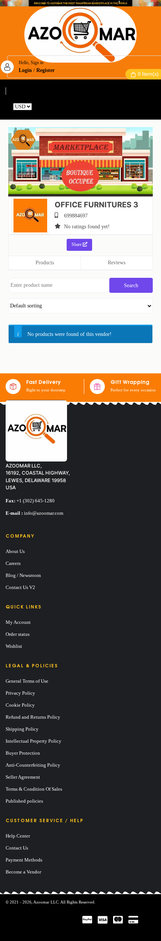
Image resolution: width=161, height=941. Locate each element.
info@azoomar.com (43, 513)
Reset (39, 106)
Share (77, 244)
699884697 (76, 216)
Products (45, 262)
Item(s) (148, 74)
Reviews (116, 262)
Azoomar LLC (45, 902)
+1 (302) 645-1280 (35, 500)
